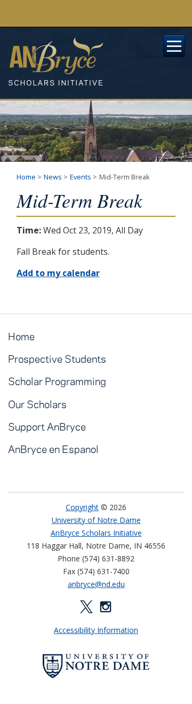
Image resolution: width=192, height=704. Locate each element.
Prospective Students (57, 358)
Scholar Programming (57, 381)
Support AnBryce (47, 426)
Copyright (82, 507)
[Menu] (174, 46)
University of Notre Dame (96, 520)
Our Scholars (37, 404)
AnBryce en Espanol (53, 449)
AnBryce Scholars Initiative (55, 61)
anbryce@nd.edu (96, 584)
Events (80, 177)
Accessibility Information (96, 630)
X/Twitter (86, 606)
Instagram (105, 606)
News (53, 177)
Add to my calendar (58, 273)
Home (26, 177)
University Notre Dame (96, 13)
